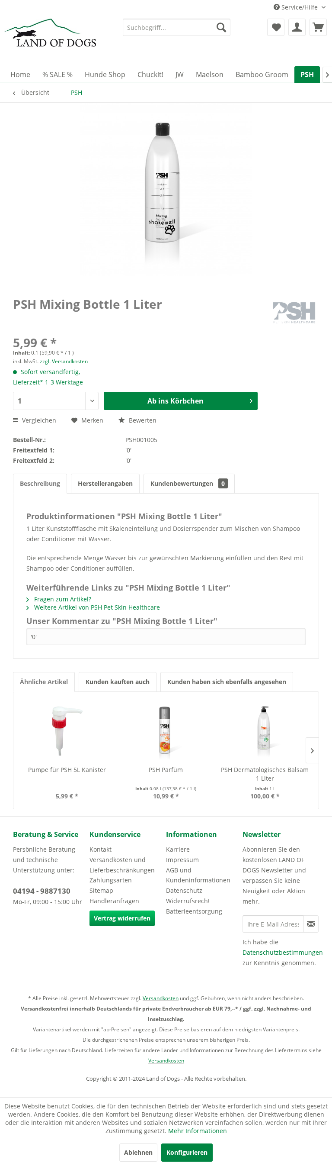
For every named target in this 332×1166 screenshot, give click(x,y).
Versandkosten (161, 998)
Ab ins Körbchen (175, 401)
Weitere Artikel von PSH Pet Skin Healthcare (96, 607)
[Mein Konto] (297, 27)
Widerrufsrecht (188, 901)
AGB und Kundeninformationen (198, 875)
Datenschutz (184, 890)
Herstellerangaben (105, 483)
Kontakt (100, 849)
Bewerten (141, 420)
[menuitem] (177, 27)
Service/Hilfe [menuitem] (299, 7)
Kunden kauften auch (118, 682)
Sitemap (101, 890)
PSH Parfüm (166, 769)
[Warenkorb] (318, 27)
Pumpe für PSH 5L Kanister (67, 769)
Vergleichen (38, 420)
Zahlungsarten (110, 880)
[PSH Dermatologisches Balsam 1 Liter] (265, 731)
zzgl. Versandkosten (64, 361)
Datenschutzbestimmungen (283, 952)
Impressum (182, 860)
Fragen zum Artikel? (61, 599)
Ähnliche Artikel (44, 682)
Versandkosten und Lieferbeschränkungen (122, 865)
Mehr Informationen (197, 1131)
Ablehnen (138, 1152)
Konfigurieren (187, 1152)
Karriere (178, 849)
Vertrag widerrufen (122, 918)
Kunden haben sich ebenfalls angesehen (226, 682)
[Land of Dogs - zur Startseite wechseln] (50, 40)
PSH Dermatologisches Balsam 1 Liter (265, 773)
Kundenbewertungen (187, 483)
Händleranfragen (114, 901)
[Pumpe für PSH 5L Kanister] (67, 731)
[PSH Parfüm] (166, 731)
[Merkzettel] (275, 27)
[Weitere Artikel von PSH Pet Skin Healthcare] (294, 312)
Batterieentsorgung (194, 911)
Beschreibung (40, 483)
